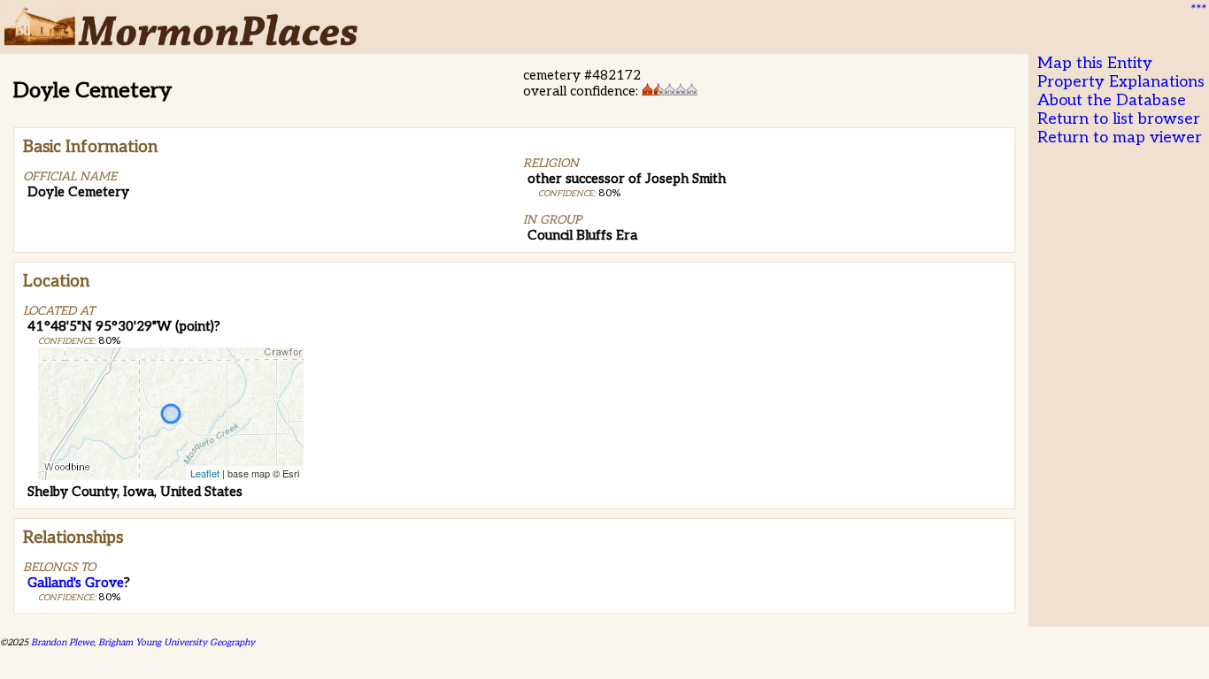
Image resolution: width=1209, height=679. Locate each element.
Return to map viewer (1119, 137)
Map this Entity (1094, 63)
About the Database (1111, 100)
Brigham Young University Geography (176, 642)
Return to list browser (1118, 119)
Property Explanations (1121, 81)
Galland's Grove (75, 583)
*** (1197, 10)
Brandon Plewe (62, 642)
